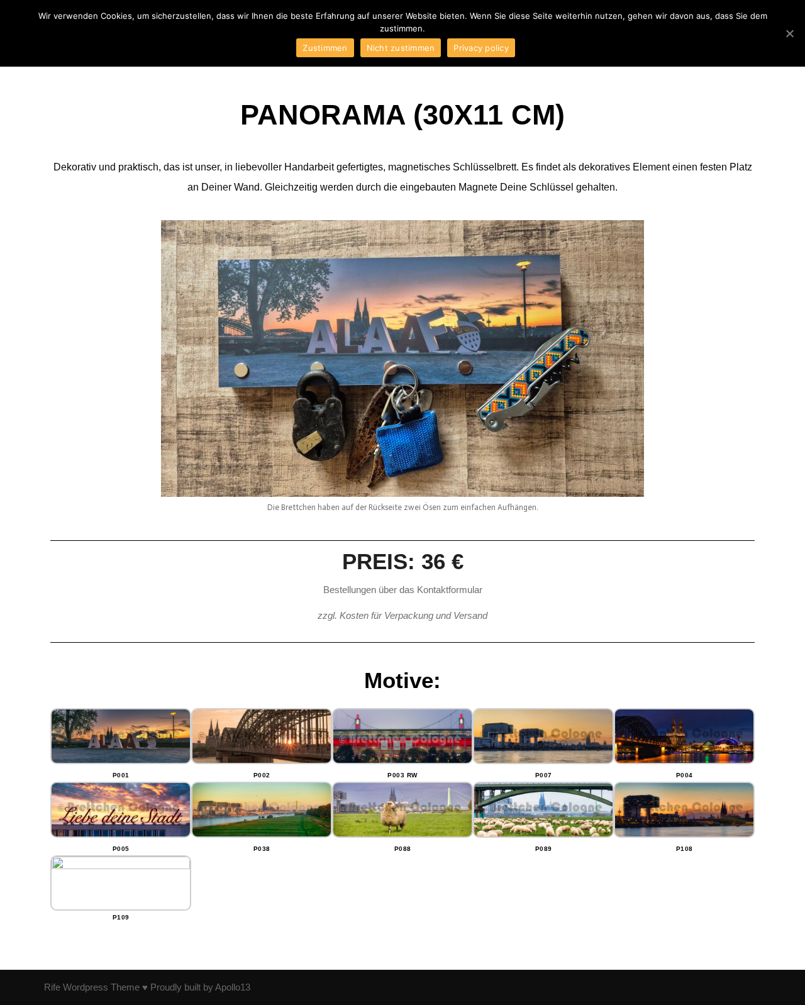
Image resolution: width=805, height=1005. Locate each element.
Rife (52, 987)
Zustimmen (325, 48)
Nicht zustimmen (401, 48)
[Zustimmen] (789, 33)
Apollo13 (232, 987)
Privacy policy (481, 48)
